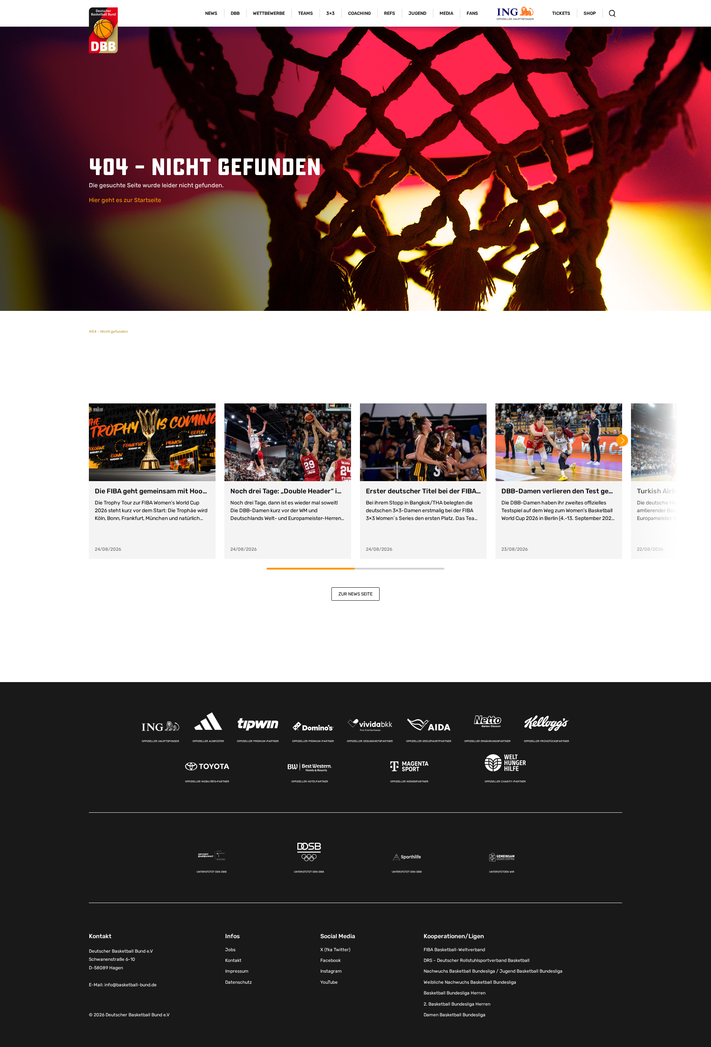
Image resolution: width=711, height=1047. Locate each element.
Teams (305, 13)
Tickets (561, 13)
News (211, 13)
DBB (235, 13)
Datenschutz (238, 982)
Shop (590, 13)
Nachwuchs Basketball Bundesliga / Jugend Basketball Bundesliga (493, 971)
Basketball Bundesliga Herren (454, 993)
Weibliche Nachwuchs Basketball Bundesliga (470, 982)
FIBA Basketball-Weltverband (454, 949)
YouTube (329, 982)
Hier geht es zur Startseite (125, 200)
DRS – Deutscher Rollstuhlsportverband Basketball (477, 960)
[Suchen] (612, 13)
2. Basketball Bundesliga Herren (457, 1004)
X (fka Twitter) (335, 949)
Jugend (417, 13)
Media (446, 13)
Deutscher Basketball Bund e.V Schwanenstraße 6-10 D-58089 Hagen (121, 960)
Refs (389, 13)
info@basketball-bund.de (130, 984)
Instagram (331, 971)
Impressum (236, 971)
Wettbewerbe (269, 13)
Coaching (359, 13)
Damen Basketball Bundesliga (454, 1014)
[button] (622, 440)
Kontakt (233, 960)
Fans (472, 13)
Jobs (230, 949)
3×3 (330, 13)
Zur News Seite (355, 594)
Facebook (330, 960)
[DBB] (103, 30)
